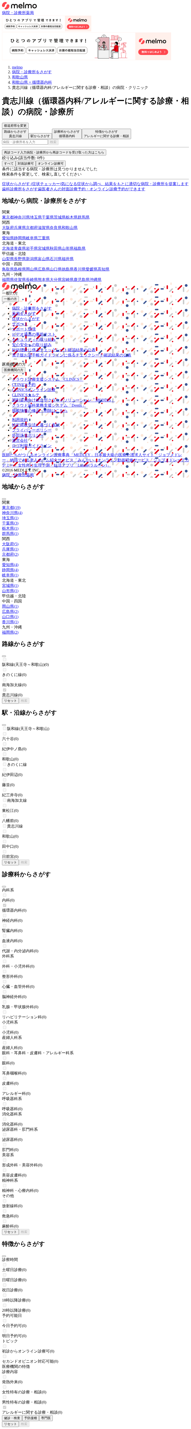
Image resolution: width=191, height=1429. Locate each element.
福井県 (68, 259)
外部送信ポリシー (28, 435)
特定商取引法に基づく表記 (36, 425)
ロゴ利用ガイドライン (32, 446)
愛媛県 (91, 269)
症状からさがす (26, 319)
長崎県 (32, 279)
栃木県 (72, 217)
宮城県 (44, 248)
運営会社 (20, 440)
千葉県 (48, 217)
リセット (10, 700)
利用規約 (20, 420)
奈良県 (56, 228)
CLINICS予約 (24, 384)
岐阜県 (32, 238)
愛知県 (8, 238)
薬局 (30, 13)
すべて (9, 163)
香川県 (80, 269)
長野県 (20, 259)
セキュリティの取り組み (34, 339)
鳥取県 (8, 269)
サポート (20, 324)
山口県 (56, 269)
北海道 (8, 248)
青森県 (20, 248)
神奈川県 (22, 217)
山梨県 (8, 259)
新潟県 (32, 259)
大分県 (56, 279)
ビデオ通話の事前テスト (34, 334)
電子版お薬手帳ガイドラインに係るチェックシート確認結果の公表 (71, 355)
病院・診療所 (14, 13)
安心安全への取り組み (32, 345)
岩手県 (32, 248)
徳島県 (68, 269)
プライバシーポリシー (32, 430)
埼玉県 (36, 217)
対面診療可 (26, 163)
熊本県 (44, 279)
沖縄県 (95, 279)
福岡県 (8, 279)
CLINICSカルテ (26, 395)
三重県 (44, 238)
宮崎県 (68, 279)
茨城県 (60, 217)
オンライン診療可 (51, 163)
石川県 (56, 259)
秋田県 (56, 248)
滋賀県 (44, 228)
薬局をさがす (24, 313)
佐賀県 (20, 279)
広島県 (44, 269)
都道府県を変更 (15, 125)
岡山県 (32, 269)
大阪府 (8, 228)
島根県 (20, 269)
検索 (53, 142)
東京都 (8, 217)
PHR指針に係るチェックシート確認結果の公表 (54, 350)
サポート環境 (24, 329)
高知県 (103, 269)
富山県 (44, 259)
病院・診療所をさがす (32, 308)
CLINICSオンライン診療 (33, 390)
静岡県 (20, 238)
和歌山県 (70, 228)
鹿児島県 (82, 279)
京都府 (32, 228)
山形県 (68, 248)
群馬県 (84, 217)
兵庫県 (20, 228)
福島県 (80, 248)
